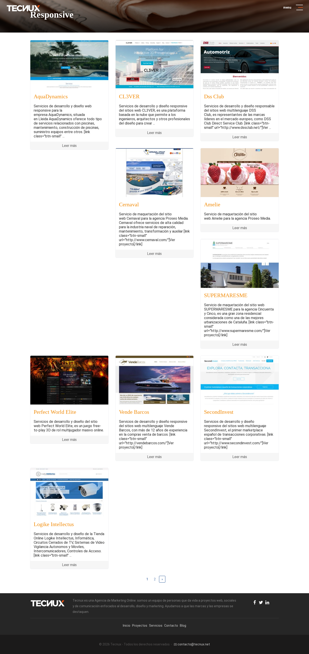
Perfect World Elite (55, 412)
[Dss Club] (240, 64)
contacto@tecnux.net (194, 644)
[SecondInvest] (240, 380)
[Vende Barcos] (155, 380)
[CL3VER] (155, 64)
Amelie (212, 204)
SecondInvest (218, 412)
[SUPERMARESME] (240, 263)
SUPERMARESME (225, 295)
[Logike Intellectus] (69, 492)
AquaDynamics (51, 96)
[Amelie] (240, 172)
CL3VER (129, 96)
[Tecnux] (23, 8)
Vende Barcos (134, 412)
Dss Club (214, 96)
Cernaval (129, 204)
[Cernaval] (155, 172)
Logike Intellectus (54, 524)
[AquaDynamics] (69, 64)
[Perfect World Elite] (69, 380)
